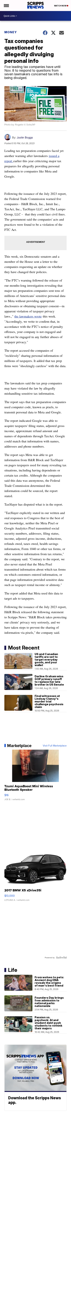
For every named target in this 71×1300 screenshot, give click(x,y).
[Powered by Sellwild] (61, 957)
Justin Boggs (25, 137)
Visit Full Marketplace (55, 745)
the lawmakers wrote (28, 316)
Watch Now (60, 6)
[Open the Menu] (6, 5)
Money (10, 32)
